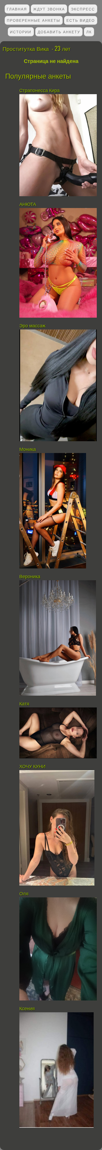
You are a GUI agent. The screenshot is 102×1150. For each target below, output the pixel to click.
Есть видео (80, 20)
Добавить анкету (59, 31)
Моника (27, 449)
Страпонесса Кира (39, 90)
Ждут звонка (49, 9)
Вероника (29, 576)
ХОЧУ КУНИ (32, 766)
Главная (17, 9)
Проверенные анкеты (33, 20)
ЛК (89, 31)
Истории (20, 31)
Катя (25, 703)
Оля (24, 893)
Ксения (27, 1008)
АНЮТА (27, 204)
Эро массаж (33, 325)
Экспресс (83, 9)
